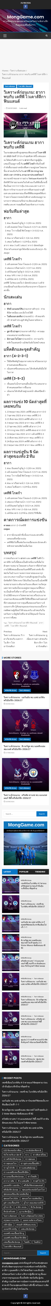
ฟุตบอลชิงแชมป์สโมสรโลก (33, 1189)
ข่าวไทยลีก (32, 1176)
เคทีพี (6, 626)
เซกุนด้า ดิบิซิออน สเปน (26, 1224)
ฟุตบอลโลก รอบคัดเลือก (32, 1198)
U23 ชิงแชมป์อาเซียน (12, 1150)
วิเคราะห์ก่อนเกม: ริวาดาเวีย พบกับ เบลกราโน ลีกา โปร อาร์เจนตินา (14, 639)
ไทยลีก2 (37, 1242)
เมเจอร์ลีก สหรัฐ (10, 1229)
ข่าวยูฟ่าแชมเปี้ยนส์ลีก (30, 1163)
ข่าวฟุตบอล (30, 1159)
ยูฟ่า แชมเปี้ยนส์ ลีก (12, 1203)
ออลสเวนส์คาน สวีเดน (32, 1220)
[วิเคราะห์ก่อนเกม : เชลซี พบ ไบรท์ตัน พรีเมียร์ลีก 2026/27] (10, 904)
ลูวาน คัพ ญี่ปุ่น (25, 1211)
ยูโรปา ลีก (8, 1207)
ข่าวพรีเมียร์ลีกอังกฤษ (12, 1159)
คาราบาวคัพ (9, 1181)
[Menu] (4, 35)
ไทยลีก (27, 1242)
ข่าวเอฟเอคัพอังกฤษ (27, 1168)
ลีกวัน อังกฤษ (36, 1207)
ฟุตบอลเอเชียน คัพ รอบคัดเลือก (16, 1194)
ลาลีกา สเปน (21, 1207)
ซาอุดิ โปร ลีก (38, 1181)
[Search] (46, 35)
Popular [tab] (23, 871)
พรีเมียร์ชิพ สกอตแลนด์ (33, 1185)
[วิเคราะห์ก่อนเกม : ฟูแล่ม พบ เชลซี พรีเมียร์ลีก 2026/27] (10, 1059)
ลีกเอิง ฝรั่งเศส (9, 1211)
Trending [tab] (40, 871)
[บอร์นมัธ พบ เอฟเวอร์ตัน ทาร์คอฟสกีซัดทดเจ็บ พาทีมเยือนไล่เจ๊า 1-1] (10, 923)
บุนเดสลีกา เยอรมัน (12, 1185)
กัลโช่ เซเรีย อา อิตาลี (12, 1155)
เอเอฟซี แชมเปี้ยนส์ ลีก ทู (14, 1233)
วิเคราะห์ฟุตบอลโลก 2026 (32, 1216)
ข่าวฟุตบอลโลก (10, 1163)
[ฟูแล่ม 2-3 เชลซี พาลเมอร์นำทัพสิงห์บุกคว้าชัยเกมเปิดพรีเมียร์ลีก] (10, 1040)
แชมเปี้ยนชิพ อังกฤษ (12, 1242)
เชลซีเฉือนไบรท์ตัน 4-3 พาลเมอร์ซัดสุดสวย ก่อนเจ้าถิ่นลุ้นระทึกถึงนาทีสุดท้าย (33, 886)
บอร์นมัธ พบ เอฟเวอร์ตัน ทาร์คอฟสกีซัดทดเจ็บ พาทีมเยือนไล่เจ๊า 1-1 (34, 924)
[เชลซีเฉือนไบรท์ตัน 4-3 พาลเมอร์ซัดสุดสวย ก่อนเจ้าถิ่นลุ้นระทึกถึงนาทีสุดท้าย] (10, 885)
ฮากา (41, 623)
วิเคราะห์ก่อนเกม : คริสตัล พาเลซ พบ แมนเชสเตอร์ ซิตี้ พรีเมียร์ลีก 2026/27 (33, 1021)
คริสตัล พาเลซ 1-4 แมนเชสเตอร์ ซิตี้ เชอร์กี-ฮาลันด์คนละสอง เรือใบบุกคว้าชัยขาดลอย (33, 963)
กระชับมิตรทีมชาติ (33, 1150)
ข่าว (27, 1155)
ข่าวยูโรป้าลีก (9, 1168)
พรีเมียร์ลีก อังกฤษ (10, 690)
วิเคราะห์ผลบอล (10, 86)
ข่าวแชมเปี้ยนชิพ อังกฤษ (14, 1176)
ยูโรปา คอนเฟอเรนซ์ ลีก (34, 1203)
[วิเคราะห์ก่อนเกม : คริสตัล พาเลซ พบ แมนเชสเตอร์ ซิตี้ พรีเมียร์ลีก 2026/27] (25, 774)
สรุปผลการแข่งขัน (11, 1220)
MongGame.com (25, 17)
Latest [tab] (7, 871)
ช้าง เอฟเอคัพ (23, 1181)
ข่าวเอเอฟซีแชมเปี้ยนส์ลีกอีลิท (16, 1172)
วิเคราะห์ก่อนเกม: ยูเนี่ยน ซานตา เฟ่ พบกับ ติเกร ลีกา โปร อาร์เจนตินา (37, 639)
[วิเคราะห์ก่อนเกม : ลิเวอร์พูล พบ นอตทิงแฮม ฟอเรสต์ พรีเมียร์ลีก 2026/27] (25, 725)
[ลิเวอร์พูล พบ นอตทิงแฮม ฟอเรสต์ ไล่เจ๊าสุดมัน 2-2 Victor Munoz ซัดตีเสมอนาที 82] (10, 943)
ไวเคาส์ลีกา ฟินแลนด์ (25, 86)
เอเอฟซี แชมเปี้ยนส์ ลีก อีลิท (15, 1238)
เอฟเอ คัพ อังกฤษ (27, 1229)
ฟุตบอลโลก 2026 (11, 1198)
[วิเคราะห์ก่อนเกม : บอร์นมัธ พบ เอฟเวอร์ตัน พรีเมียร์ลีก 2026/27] (25, 677)
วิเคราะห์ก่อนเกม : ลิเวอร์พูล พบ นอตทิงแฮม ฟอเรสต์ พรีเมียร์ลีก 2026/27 (34, 1002)
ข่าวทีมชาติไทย (39, 1155)
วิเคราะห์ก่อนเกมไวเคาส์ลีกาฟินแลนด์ (22, 623)
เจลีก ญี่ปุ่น (8, 1224)
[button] (4, 35)
